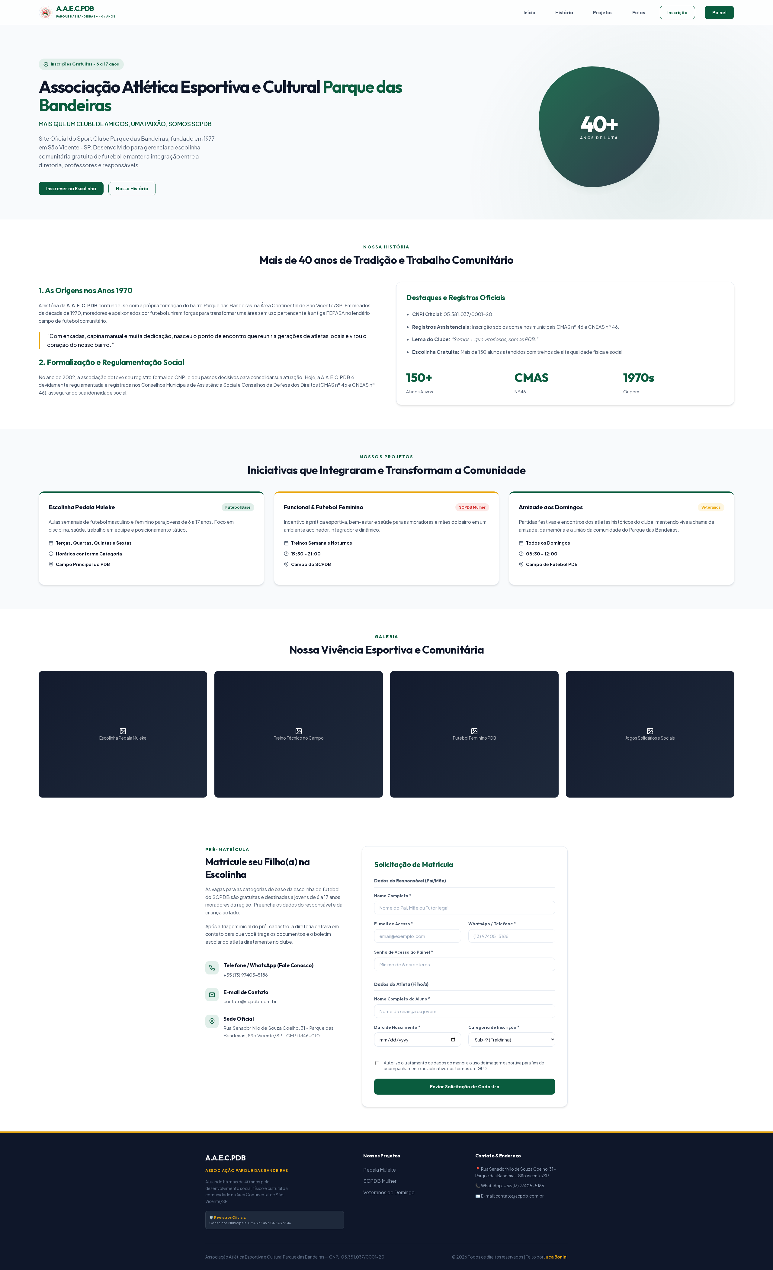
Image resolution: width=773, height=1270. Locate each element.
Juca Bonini (556, 1256)
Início (529, 12)
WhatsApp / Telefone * (492, 923)
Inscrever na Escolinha (71, 188)
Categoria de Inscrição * (493, 1027)
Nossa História (132, 188)
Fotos (638, 12)
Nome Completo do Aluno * (402, 999)
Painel (719, 12)
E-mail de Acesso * (393, 923)
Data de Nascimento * (397, 1027)
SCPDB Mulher (379, 1181)
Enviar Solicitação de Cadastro (464, 1086)
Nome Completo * (392, 895)
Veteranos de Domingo (389, 1192)
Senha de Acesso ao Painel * (403, 952)
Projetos (602, 12)
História (564, 12)
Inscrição (677, 12)
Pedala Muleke (379, 1169)
